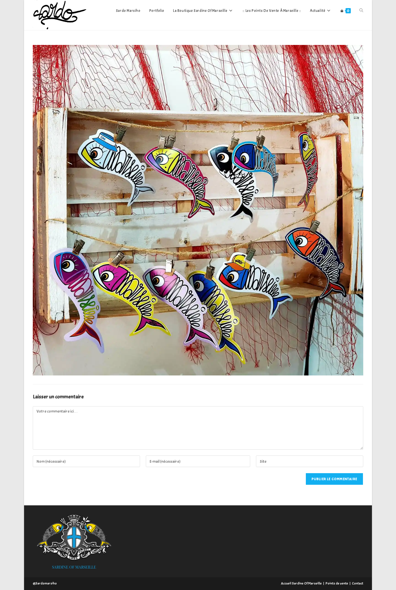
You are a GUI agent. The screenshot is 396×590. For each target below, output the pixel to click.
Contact (357, 583)
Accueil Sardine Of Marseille (301, 583)
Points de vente (337, 583)
